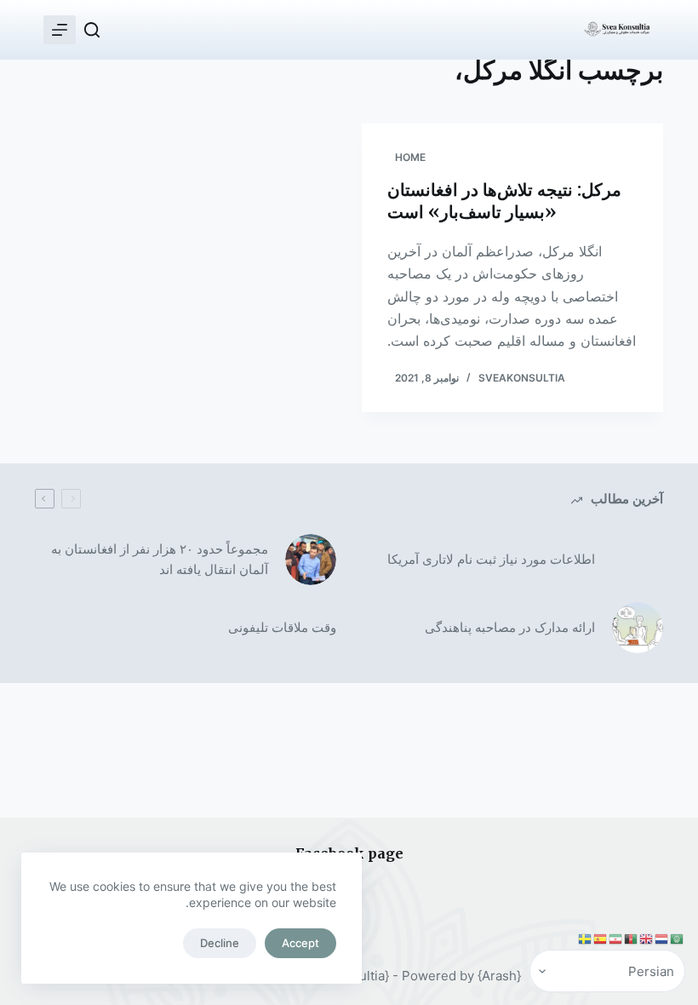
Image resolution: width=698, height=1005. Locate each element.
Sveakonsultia (521, 377)
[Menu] (59, 29)
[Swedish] (585, 938)
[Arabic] (677, 938)
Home (410, 157)
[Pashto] (631, 938)
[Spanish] (601, 938)
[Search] (92, 29)
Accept (300, 943)
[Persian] (616, 938)
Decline (219, 943)
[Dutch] (662, 938)
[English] (647, 938)
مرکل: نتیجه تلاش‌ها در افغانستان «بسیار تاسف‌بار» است (504, 200)
